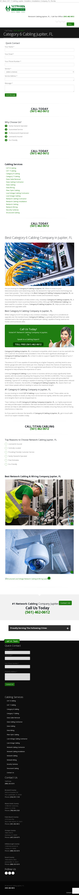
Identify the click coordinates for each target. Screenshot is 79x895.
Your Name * (9, 47)
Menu (70, 24)
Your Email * (9, 54)
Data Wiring (10, 188)
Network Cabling (12, 204)
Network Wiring (12, 207)
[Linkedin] (63, 20)
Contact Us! (65, 603)
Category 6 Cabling (13, 174)
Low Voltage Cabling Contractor (17, 193)
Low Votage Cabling (13, 196)
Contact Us (10, 773)
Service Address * (11, 76)
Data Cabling (10, 185)
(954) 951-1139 (15, 797)
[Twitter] (60, 20)
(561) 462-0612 (68, 16)
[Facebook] (56, 20)
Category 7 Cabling (13, 176)
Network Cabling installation (15, 751)
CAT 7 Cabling (11, 171)
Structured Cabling (13, 213)
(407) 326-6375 (15, 837)
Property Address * (11, 672)
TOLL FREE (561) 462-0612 (28, 344)
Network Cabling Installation (16, 201)
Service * (8, 69)
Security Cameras (12, 210)
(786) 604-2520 (15, 810)
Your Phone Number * (13, 61)
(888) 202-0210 (9, 783)
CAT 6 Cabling (11, 168)
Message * (9, 83)
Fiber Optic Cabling (13, 190)
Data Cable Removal (13, 179)
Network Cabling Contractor (16, 199)
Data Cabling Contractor (15, 182)
